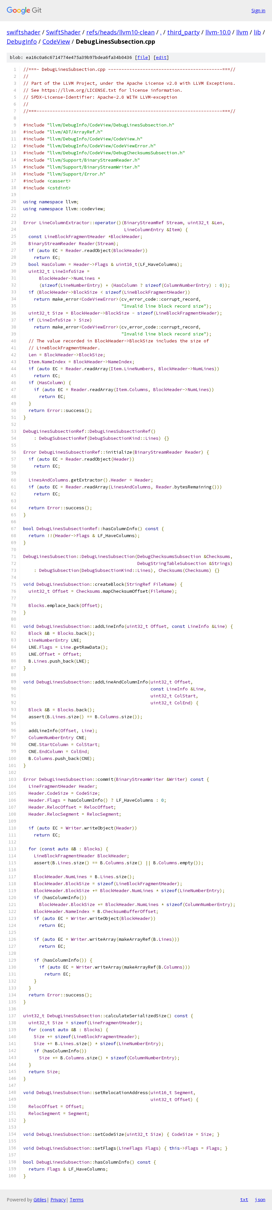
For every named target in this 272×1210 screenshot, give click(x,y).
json (260, 1199)
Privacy (58, 1199)
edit (161, 57)
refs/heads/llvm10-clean (120, 32)
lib (257, 32)
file (142, 57)
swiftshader (23, 32)
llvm (242, 32)
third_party (183, 32)
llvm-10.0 (218, 32)
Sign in (258, 10)
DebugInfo (22, 41)
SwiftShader (63, 32)
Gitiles (40, 1199)
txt (244, 1199)
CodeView (56, 41)
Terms (77, 1199)
